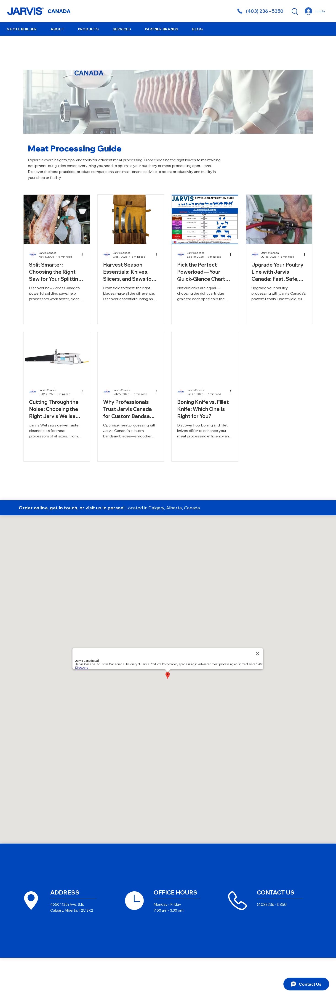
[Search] (294, 11)
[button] (57, 29)
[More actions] (83, 254)
